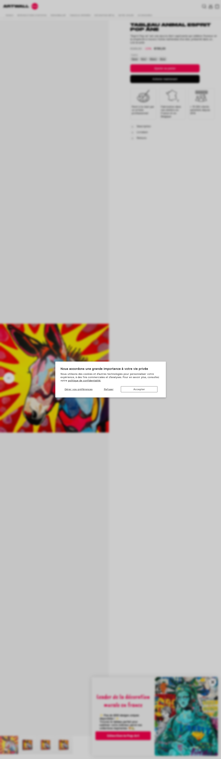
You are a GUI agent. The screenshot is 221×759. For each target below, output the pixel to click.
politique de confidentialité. (84, 380)
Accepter (139, 389)
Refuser (109, 389)
